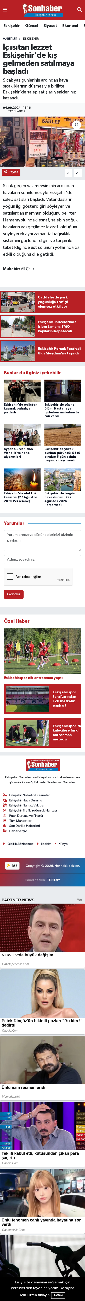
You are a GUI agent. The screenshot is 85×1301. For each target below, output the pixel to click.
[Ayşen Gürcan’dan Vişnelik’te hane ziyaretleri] (22, 435)
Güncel (31, 26)
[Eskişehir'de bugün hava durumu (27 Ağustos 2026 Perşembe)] (62, 479)
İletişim (46, 844)
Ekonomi (70, 26)
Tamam (58, 1295)
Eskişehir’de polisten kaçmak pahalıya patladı (20, 408)
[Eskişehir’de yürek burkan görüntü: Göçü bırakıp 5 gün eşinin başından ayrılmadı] (62, 435)
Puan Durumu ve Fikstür (26, 815)
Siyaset (50, 26)
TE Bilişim (53, 880)
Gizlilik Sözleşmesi (20, 844)
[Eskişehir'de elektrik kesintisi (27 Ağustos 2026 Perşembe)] (22, 479)
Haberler (10, 38)
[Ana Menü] (5, 10)
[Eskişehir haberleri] (42, 10)
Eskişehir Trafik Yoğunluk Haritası (33, 810)
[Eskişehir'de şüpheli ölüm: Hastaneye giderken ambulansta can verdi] (62, 391)
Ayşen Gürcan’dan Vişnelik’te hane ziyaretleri (18, 452)
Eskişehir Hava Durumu (25, 800)
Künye (63, 844)
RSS (14, 865)
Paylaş (13, 172)
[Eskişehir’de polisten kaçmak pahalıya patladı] (22, 391)
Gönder (13, 594)
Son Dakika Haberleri (24, 825)
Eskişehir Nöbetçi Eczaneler (29, 795)
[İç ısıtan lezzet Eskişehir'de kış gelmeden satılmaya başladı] (42, 142)
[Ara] (79, 10)
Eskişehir (11, 26)
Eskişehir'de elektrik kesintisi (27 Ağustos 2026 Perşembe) (20, 497)
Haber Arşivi (18, 831)
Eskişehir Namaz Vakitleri (27, 805)
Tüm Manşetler (20, 820)
